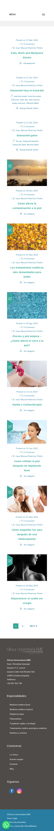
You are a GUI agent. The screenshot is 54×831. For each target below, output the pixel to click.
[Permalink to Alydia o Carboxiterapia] (27, 386)
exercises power (20, 96)
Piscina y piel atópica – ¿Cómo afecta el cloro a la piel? (27, 341)
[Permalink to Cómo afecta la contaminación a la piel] (27, 185)
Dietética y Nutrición (18, 733)
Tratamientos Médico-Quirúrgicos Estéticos (28, 728)
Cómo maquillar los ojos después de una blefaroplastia (27, 534)
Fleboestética (15, 719)
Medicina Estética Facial (20, 705)
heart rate (24, 100)
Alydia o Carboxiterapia (27, 404)
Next (32, 626)
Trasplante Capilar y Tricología (22, 723)
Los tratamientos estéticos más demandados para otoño (27, 272)
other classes (34, 100)
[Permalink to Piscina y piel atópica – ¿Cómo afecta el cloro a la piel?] (27, 318)
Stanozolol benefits (30, 141)
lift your (19, 141)
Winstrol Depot (33, 145)
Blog (12, 769)
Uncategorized (29, 63)
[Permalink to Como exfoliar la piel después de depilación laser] (27, 443)
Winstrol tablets (32, 103)
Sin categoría (29, 214)
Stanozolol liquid (19, 145)
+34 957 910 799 (14, 683)
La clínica (14, 755)
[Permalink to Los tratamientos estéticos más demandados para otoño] (27, 249)
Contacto (14, 764)
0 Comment (28, 44)
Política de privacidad (16, 822)
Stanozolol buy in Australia (27, 90)
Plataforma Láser (17, 714)
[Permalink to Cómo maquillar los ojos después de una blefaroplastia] (27, 511)
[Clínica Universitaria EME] (27, 5)
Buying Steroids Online (29, 108)
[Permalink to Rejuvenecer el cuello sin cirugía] (27, 580)
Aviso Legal (12, 818)
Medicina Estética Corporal (21, 709)
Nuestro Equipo (16, 759)
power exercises (18, 103)
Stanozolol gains (27, 135)
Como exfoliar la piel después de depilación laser (27, 466)
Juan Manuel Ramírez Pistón (29, 48)
